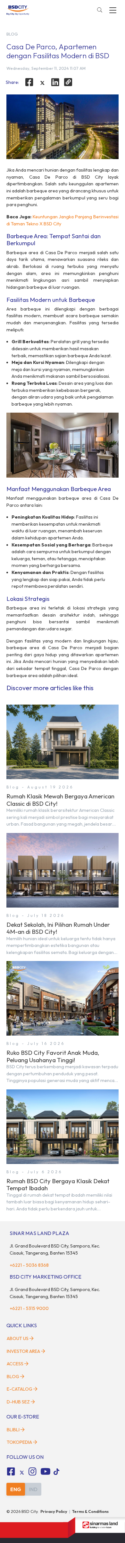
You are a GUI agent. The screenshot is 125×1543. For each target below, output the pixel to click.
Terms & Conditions (90, 1511)
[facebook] (29, 82)
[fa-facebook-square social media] (11, 1471)
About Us (18, 1338)
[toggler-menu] (112, 10)
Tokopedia (19, 1442)
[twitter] (42, 83)
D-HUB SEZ (19, 1402)
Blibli (13, 1430)
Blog (13, 1376)
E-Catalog (20, 1389)
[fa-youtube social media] (45, 1471)
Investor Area (23, 1351)
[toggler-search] (99, 10)
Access (15, 1364)
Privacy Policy (53, 1511)
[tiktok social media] (22, 1472)
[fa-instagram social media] (33, 1471)
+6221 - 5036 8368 (29, 1265)
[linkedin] (55, 82)
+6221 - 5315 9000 (29, 1308)
